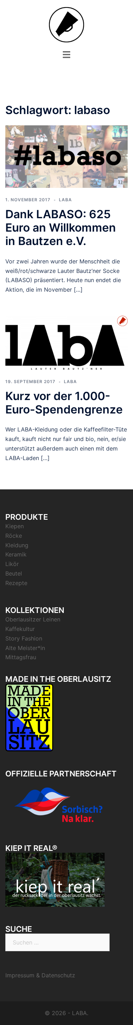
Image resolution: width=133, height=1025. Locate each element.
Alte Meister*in (25, 647)
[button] (15, 22)
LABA (65, 199)
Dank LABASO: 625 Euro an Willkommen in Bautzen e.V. (60, 227)
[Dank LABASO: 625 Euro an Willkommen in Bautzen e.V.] (66, 156)
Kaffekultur (20, 628)
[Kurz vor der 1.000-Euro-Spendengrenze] (66, 342)
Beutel (13, 573)
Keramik (16, 554)
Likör (12, 563)
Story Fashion (23, 638)
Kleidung (16, 545)
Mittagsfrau (20, 657)
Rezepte (16, 582)
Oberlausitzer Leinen (32, 619)
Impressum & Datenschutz (40, 975)
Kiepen (14, 526)
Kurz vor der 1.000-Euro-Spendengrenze (64, 402)
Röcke (13, 535)
